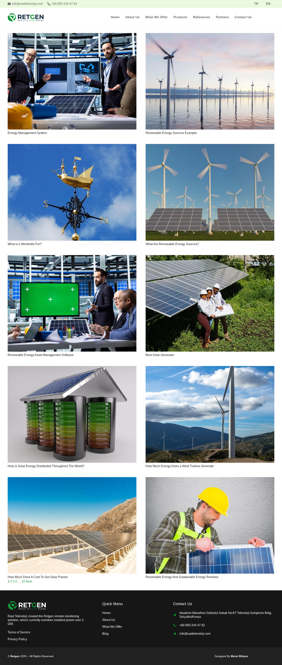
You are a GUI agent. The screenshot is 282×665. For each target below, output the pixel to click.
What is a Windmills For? (25, 244)
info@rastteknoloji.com (194, 633)
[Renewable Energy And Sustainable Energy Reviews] (210, 479)
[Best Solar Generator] (210, 257)
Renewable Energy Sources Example (171, 133)
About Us (108, 619)
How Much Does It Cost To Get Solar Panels (38, 577)
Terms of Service (19, 632)
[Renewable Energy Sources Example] (210, 35)
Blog (105, 633)
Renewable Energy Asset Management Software (41, 355)
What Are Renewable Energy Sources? (172, 244)
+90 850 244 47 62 (192, 625)
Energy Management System (27, 133)
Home (106, 613)
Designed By (231, 656)
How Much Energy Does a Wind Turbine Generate (180, 466)
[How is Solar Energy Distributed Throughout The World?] (72, 368)
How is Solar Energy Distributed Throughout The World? (46, 466)
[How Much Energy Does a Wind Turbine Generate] (210, 368)
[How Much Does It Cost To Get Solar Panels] (72, 479)
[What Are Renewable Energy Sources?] (210, 146)
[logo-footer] (46, 605)
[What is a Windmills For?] (72, 146)
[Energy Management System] (72, 35)
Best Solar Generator (160, 355)
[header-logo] (26, 17)
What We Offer (112, 626)
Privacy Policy (17, 639)
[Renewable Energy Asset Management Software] (72, 257)
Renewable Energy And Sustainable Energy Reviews (182, 577)
